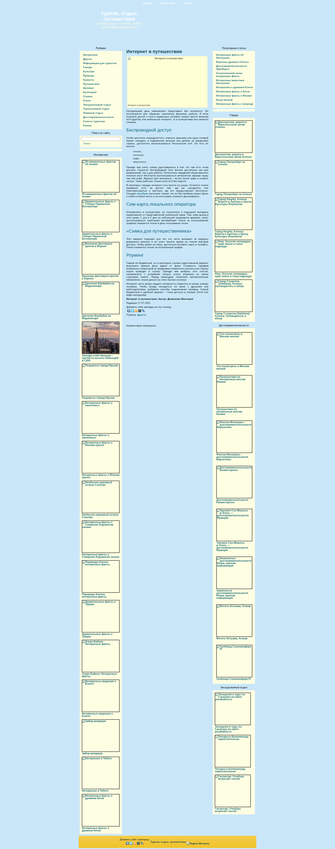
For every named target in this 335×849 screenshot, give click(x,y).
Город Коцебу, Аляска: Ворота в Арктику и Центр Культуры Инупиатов (231, 234)
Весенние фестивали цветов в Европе (100, 277)
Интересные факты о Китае (233, 91)
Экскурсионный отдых (97, 104)
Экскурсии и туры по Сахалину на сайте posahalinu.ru (228, 729)
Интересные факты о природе (234, 103)
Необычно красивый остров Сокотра (100, 516)
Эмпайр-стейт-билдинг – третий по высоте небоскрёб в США (100, 358)
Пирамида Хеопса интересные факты (94, 595)
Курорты (88, 79)
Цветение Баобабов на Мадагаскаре (96, 317)
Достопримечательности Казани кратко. (232, 501)
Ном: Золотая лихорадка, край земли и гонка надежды (233, 275)
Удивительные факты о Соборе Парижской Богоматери (97, 236)
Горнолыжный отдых (96, 108)
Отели (87, 100)
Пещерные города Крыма (98, 397)
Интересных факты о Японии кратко (101, 476)
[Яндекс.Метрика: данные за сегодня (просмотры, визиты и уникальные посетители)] (198, 843)
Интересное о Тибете (95, 790)
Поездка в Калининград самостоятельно (230, 770)
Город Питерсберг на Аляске (233, 194)
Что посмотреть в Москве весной (232, 367)
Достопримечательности (98, 117)
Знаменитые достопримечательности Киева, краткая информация (232, 594)
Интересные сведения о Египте (97, 714)
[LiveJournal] (143, 310)
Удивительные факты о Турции (97, 635)
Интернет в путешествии (154, 51)
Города (87, 67)
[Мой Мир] (140, 310)
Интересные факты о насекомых (95, 436)
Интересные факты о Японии (234, 95)
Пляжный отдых (93, 112)
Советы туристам (94, 121)
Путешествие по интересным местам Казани (229, 411)
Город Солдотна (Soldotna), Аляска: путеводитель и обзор (232, 316)
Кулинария (89, 92)
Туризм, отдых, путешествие (119, 16)
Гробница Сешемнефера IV (233, 678)
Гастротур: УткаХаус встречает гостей (228, 810)
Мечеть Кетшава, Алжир (231, 638)
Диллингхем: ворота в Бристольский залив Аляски (233, 155)
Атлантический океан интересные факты (229, 74)
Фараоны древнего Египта (232, 62)
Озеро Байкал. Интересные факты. (99, 675)
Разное (87, 125)
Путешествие (91, 84)
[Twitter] (132, 310)
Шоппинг (88, 88)
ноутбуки (142, 193)
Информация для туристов (100, 63)
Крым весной (224, 99)
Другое (87, 59)
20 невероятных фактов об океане (99, 195)
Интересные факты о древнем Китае (95, 829)
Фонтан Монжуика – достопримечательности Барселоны (232, 457)
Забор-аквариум (92, 753)
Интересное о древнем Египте (234, 87)
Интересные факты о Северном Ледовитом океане (100, 555)
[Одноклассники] (136, 310)
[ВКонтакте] (129, 310)
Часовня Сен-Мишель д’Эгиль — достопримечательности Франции (232, 546)
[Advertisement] (167, 361)
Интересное (90, 54)
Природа (88, 75)
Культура (89, 71)
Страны (87, 96)
